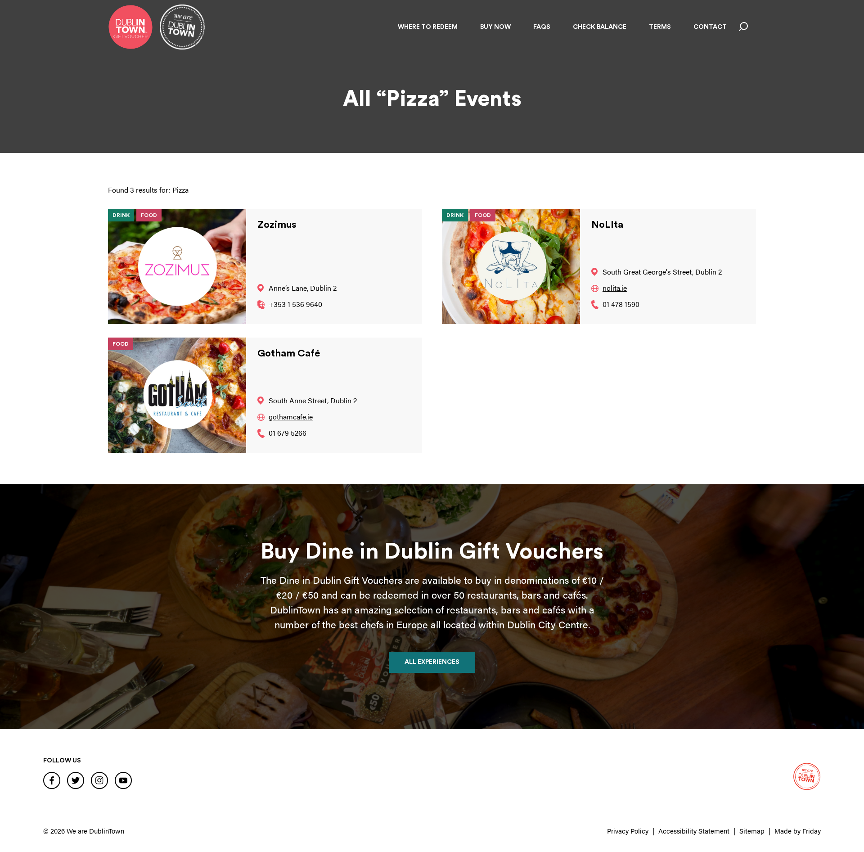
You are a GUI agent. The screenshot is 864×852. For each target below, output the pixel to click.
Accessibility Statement (693, 830)
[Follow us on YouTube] (123, 780)
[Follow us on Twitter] (75, 780)
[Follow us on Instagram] (99, 780)
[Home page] (130, 27)
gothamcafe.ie (291, 416)
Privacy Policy (627, 830)
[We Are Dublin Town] (182, 27)
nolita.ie (615, 288)
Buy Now (495, 27)
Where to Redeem (428, 27)
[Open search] (743, 27)
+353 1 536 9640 (295, 304)
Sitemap (752, 830)
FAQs (541, 27)
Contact (710, 27)
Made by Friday (797, 830)
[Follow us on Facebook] (51, 780)
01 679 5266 (287, 433)
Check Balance (599, 27)
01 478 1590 (621, 304)
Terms (660, 27)
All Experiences (432, 662)
